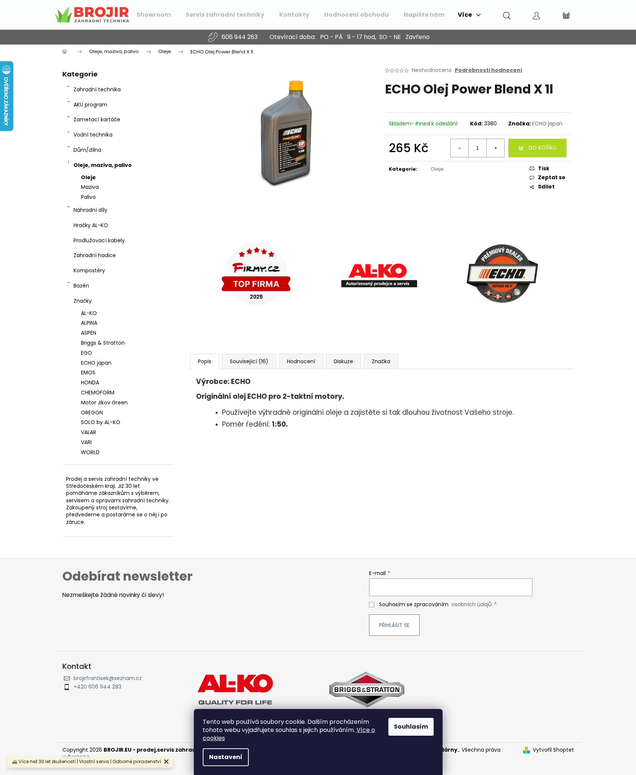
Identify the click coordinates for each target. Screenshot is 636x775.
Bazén (81, 285)
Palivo (88, 197)
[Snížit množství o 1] (460, 148)
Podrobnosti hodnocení (488, 70)
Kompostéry (89, 270)
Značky (83, 301)
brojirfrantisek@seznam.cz (108, 678)
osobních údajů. (472, 604)
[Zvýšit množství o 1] (495, 148)
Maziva (90, 187)
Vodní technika (93, 134)
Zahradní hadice (95, 255)
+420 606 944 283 (97, 686)
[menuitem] (153, 15)
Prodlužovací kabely (99, 240)
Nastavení (225, 757)
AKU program (90, 104)
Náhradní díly (90, 210)
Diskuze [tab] (343, 361)
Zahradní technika (97, 89)
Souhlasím (411, 726)
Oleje (88, 177)
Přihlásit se (394, 625)
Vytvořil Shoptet (553, 749)
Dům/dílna (87, 150)
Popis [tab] (204, 361)
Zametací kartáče (97, 119)
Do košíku (543, 147)
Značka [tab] (381, 361)
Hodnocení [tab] (301, 361)
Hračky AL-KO (91, 225)
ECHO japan (547, 123)
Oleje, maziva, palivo (103, 165)
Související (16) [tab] (249, 361)
